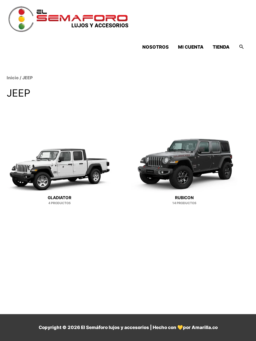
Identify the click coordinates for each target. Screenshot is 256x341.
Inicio (13, 77)
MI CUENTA (191, 47)
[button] (242, 47)
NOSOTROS (155, 47)
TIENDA (221, 47)
